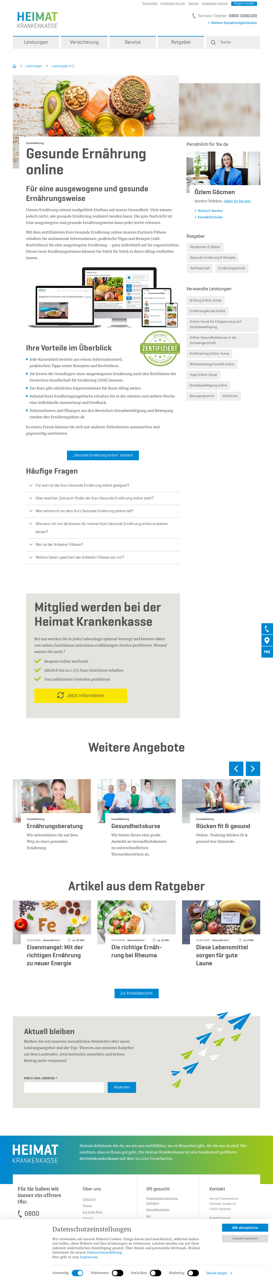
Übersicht (89, 1199)
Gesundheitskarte (157, 1209)
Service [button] (133, 42)
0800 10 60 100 (237, 201)
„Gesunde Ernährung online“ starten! (103, 455)
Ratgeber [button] (181, 42)
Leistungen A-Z (63, 66)
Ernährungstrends (231, 268)
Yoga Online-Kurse (203, 375)
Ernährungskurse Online (207, 311)
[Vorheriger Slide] (236, 769)
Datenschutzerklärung (104, 1252)
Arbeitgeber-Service (215, 3)
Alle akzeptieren (245, 1228)
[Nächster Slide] (253, 769)
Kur (148, 1216)
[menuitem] (36, 42)
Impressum (89, 1257)
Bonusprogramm (202, 396)
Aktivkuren (230, 396)
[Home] (14, 66)
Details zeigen (216, 1273)
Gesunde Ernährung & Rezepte (212, 258)
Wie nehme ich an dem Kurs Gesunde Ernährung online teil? (84, 511)
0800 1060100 (243, 16)
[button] (233, 42)
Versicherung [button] (84, 42)
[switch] (117, 1273)
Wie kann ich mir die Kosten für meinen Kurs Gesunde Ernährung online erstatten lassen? (102, 528)
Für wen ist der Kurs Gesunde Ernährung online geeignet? (82, 486)
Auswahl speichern (245, 1238)
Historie (88, 1218)
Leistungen (34, 66)
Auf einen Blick (92, 1212)
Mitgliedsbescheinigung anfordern (162, 1201)
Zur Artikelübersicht (137, 993)
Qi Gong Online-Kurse (205, 300)
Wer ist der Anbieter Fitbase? (59, 545)
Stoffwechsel (200, 268)
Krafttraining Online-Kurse (209, 353)
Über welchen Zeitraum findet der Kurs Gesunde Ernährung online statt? (95, 498)
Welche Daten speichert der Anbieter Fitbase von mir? (80, 558)
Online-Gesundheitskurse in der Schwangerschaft (213, 340)
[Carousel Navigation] (136, 770)
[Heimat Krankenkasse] (35, 19)
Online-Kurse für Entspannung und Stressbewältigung (215, 324)
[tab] (267, 628)
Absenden (122, 1087)
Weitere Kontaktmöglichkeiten (234, 23)
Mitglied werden (244, 3)
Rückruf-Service (210, 211)
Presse (87, 1205)
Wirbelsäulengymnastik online (212, 364)
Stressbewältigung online (208, 385)
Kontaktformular (210, 217)
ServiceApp (149, 3)
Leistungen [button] (36, 42)
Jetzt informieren (85, 695)
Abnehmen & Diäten (205, 247)
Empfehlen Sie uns (172, 3)
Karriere (193, 3)
